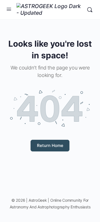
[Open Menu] (9, 9)
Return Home (50, 145)
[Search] (89, 9)
